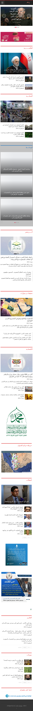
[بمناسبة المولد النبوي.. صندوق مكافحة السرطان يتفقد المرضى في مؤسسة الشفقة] (16, 163)
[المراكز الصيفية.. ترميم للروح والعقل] (16, 494)
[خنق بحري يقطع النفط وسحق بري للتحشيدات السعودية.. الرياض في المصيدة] (16, 186)
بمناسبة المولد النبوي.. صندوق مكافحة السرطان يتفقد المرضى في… (16, 170)
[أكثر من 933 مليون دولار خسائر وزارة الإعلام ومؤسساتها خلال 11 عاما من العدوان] (16, 363)
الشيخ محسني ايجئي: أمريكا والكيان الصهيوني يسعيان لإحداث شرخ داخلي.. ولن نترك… (16, 70)
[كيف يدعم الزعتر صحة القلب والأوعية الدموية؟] (28, 670)
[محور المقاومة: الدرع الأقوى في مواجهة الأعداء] (28, 532)
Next (29, 16)
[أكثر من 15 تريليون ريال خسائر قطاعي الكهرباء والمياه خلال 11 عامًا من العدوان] (28, 389)
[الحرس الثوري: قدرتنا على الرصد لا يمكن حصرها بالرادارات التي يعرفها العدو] (28, 79)
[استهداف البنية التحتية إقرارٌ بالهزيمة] (28, 517)
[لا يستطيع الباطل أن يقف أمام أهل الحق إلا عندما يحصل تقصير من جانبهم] (28, 677)
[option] (16, 187)
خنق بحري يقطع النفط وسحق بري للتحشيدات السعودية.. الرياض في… (16, 193)
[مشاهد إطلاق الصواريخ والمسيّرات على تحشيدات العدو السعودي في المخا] (16, 209)
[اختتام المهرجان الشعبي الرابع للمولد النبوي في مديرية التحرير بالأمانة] (16, 111)
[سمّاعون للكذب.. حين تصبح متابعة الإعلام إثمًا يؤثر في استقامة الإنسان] (28, 525)
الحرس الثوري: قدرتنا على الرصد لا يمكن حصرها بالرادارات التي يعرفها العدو (17, 13)
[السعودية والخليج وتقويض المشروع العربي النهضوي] (16, 307)
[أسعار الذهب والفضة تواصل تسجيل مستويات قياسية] (28, 397)
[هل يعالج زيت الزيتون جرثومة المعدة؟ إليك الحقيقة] (28, 662)
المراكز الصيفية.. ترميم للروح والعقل (16, 501)
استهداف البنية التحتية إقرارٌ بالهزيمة (14, 515)
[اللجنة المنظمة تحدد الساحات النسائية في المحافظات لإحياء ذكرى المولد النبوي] (28, 127)
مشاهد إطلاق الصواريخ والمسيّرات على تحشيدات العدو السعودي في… (16, 216)
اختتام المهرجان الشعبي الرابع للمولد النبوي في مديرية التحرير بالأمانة (16, 118)
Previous (4, 16)
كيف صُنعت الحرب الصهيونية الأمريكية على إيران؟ (17, 333)
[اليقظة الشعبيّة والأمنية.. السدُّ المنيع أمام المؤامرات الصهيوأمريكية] (28, 509)
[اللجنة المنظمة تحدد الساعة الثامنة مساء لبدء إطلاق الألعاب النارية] (28, 135)
